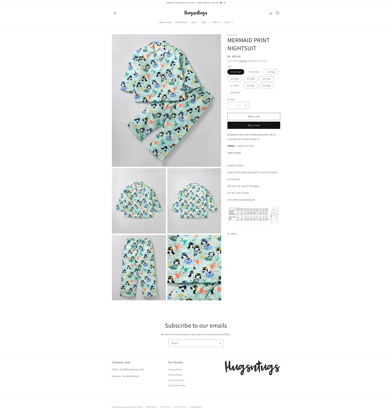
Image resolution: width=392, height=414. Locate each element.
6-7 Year (236, 86)
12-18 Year (236, 71)
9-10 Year (237, 93)
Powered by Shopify (135, 407)
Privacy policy (165, 407)
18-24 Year (256, 72)
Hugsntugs (122, 407)
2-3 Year (271, 71)
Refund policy (151, 407)
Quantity (231, 99)
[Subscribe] (220, 343)
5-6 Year (267, 78)
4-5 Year (251, 78)
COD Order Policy (176, 385)
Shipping (243, 61)
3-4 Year (235, 78)
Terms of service (180, 407)
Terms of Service (176, 380)
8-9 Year (267, 85)
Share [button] (234, 233)
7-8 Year (251, 85)
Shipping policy (196, 407)
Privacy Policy (175, 369)
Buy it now (254, 125)
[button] (115, 13)
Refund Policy (175, 374)
